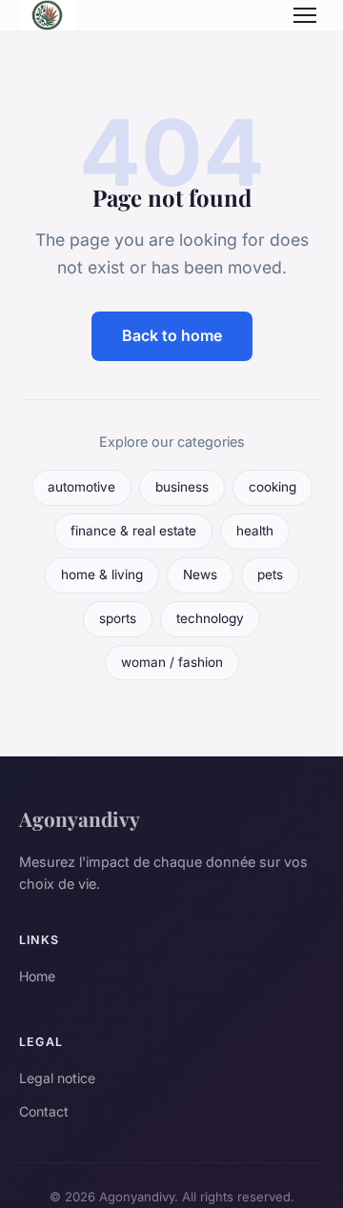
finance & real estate (133, 530)
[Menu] (305, 15)
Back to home (172, 335)
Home (37, 976)
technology (210, 618)
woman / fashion (172, 662)
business (182, 486)
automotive (81, 486)
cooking (272, 486)
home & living (102, 574)
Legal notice (57, 1078)
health (254, 530)
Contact (44, 1111)
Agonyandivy (79, 818)
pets (270, 574)
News (200, 574)
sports (117, 618)
